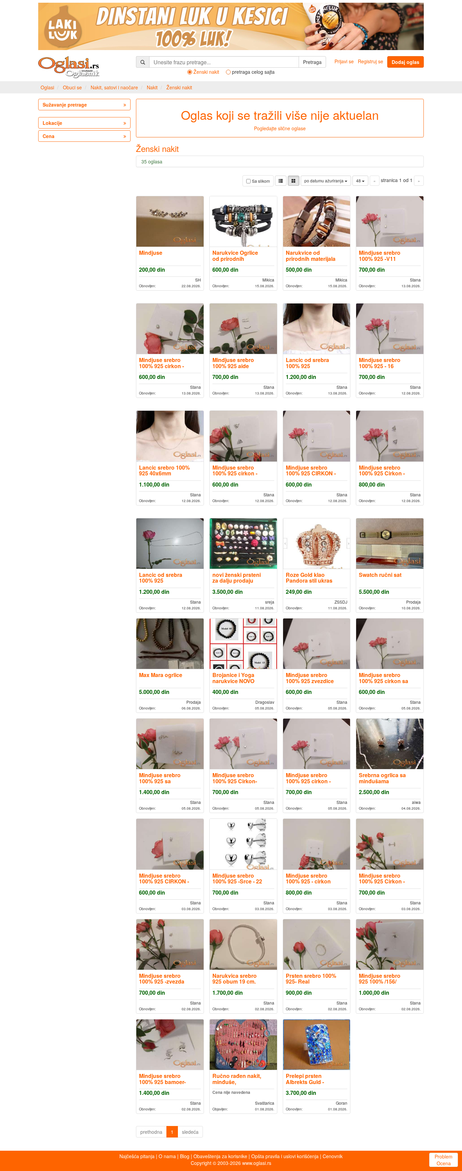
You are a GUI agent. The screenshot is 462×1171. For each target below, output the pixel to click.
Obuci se (72, 87)
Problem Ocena (444, 1160)
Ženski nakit (179, 87)
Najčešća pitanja (137, 1156)
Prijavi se (344, 61)
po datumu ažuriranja (324, 180)
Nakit (152, 87)
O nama (167, 1156)
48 (359, 180)
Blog (184, 1156)
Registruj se (370, 61)
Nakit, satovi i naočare (114, 87)
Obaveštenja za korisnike (220, 1156)
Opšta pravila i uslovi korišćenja (285, 1156)
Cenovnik (333, 1156)
